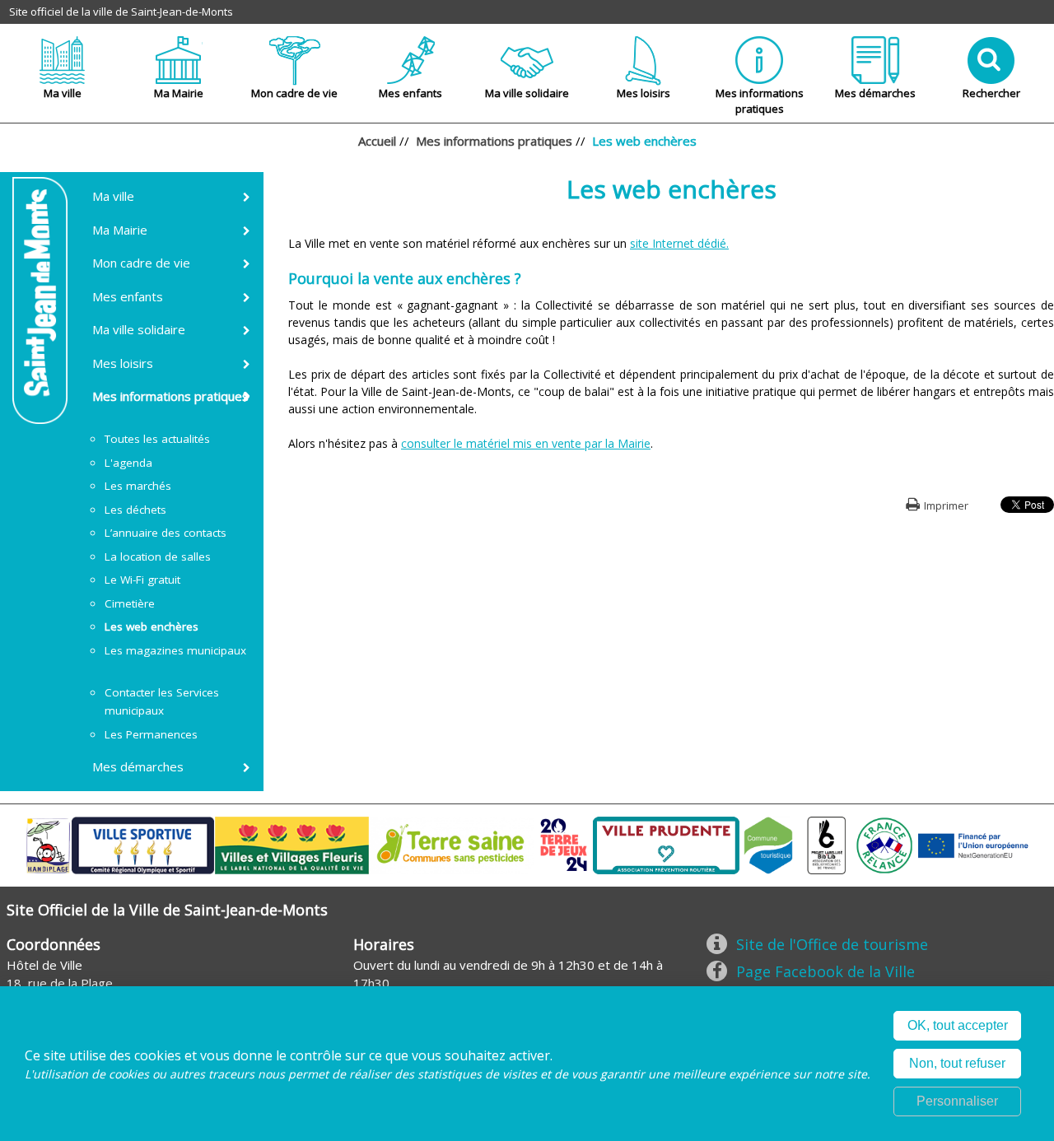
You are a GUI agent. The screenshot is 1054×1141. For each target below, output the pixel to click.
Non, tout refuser (957, 1063)
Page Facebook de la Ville (825, 971)
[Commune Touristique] (768, 844)
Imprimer (946, 505)
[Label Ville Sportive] (143, 844)
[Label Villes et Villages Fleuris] (292, 844)
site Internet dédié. (679, 243)
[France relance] (884, 844)
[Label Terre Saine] (452, 844)
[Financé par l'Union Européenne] (971, 844)
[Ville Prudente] (666, 844)
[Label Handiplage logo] (48, 844)
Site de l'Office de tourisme (832, 944)
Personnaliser (957, 1101)
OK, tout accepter (957, 1025)
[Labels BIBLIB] (827, 844)
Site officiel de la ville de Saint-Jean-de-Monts (121, 11)
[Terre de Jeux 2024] (564, 844)
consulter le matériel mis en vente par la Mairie (526, 443)
